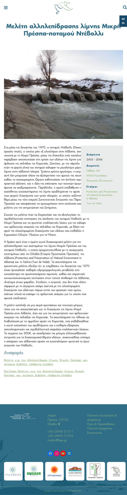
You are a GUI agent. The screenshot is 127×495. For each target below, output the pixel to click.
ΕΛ (123, 23)
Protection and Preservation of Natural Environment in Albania (102, 195)
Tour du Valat (94, 203)
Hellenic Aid (93, 170)
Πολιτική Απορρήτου (99, 428)
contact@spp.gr (57, 440)
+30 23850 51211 (60, 431)
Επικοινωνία (94, 433)
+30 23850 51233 (60, 436)
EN (123, 19)
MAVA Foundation (96, 175)
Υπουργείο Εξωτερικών (99, 180)
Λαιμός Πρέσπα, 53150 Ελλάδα (58, 420)
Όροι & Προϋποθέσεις (101, 424)
